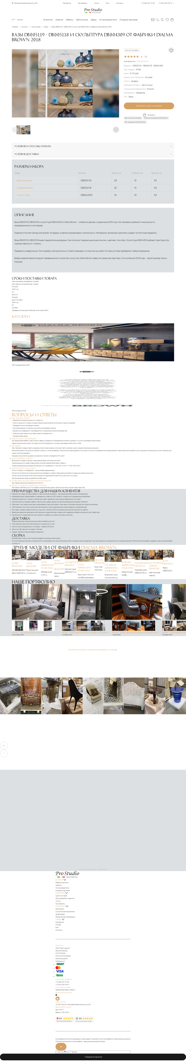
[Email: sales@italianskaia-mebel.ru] (153, 20)
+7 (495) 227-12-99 (62, 982)
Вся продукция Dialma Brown (135, 122)
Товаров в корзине (94, 1057)
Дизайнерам (60, 914)
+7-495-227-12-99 (59, 466)
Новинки (59, 19)
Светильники (82, 19)
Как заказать (82, 3)
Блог (107, 3)
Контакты (119, 3)
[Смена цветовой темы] (158, 20)
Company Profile (20, 411)
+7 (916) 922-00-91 (62, 984)
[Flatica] (93, 999)
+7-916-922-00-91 (73, 466)
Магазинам (60, 909)
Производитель (136, 61)
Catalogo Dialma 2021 (22, 365)
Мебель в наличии (62, 882)
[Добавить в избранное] (23, 554)
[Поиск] (162, 20)
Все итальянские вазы (133, 118)
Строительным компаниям (65, 911)
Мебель (69, 19)
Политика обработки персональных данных (114, 1039)
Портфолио (67, 3)
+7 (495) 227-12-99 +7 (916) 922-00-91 (156, 3)
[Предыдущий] (15, 130)
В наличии (48, 19)
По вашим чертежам (129, 19)
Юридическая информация (65, 917)
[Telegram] (56, 995)
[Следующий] (116, 130)
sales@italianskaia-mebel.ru (56, 463)
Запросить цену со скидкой (149, 105)
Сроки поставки (61, 896)
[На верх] (61, 1046)
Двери (94, 19)
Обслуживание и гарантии (65, 898)
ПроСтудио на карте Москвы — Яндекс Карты (93, 869)
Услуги (96, 3)
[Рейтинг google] (84, 1022)
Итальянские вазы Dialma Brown (156, 118)
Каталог (20, 20)
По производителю (108, 19)
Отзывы (58, 925)
